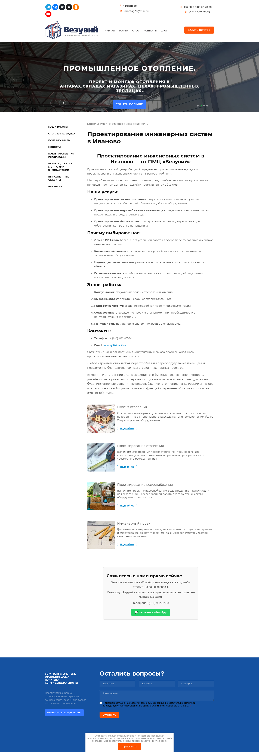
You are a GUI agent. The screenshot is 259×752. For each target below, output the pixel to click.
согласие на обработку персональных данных (140, 703)
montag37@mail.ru (136, 11)
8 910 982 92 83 (199, 12)
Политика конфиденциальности (61, 681)
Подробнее (127, 428)
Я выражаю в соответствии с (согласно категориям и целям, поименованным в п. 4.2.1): (149, 704)
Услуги (102, 123)
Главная (91, 123)
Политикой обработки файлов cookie (147, 741)
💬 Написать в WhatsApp (150, 612)
